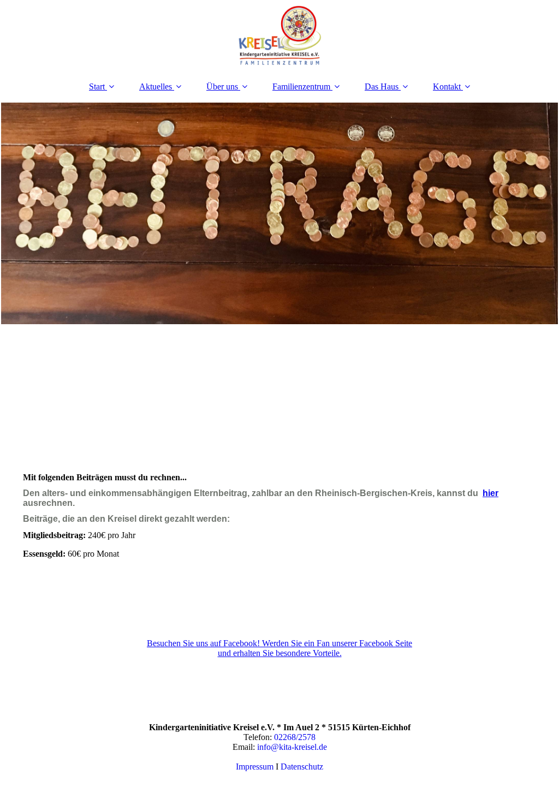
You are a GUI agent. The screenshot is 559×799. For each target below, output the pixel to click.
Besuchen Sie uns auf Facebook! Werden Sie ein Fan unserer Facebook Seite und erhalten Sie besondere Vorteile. (279, 648)
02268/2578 (295, 737)
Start (97, 86)
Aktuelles (155, 86)
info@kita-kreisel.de (292, 747)
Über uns (222, 86)
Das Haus (382, 86)
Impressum (254, 766)
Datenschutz (302, 766)
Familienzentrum (301, 86)
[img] (279, 35)
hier (490, 493)
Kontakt (447, 86)
